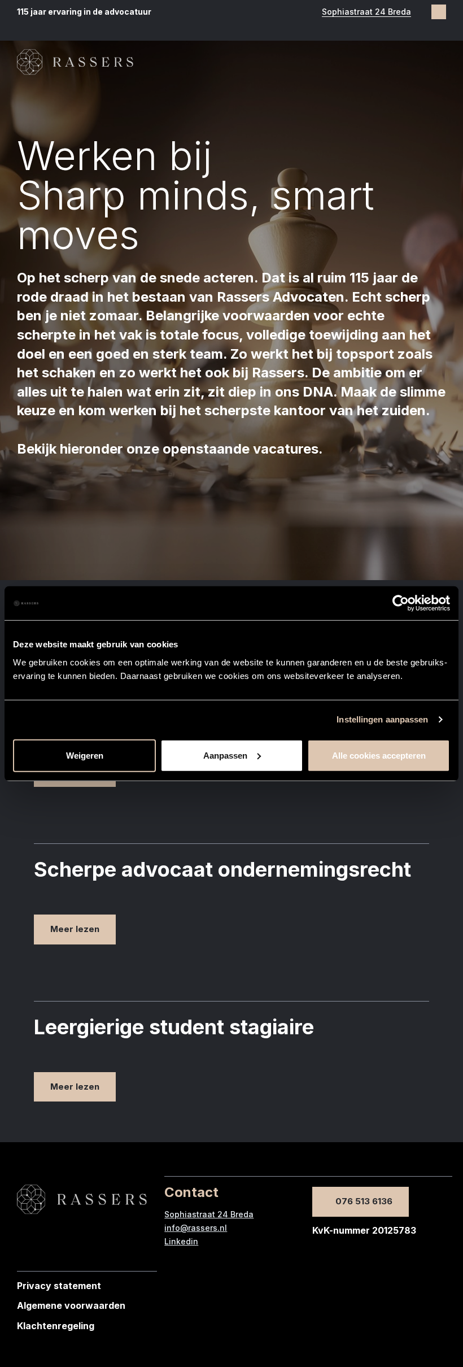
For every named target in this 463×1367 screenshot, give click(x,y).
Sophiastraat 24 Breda (366, 11)
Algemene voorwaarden (71, 1305)
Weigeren (84, 755)
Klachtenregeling (55, 1325)
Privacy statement (59, 1285)
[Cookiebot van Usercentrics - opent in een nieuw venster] (400, 603)
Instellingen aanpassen (382, 719)
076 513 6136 (363, 1201)
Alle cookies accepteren (379, 755)
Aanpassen (225, 755)
